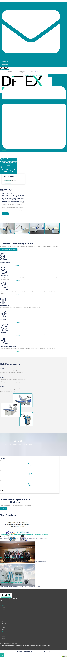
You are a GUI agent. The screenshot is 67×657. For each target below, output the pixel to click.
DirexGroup (2, 0)
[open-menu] (46, 72)
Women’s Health (21, 72)
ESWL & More (10, 71)
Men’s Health (21, 74)
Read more (8, 165)
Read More (2, 539)
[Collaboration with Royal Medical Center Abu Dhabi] (33, 572)
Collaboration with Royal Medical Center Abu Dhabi (33, 75)
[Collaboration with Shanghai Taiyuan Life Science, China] (33, 548)
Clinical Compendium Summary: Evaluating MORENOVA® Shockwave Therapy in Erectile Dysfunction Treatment (24, 534)
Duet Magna (9, 72)
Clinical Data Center (22, 71)
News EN (1, 580)
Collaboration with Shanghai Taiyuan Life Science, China (12, 557)
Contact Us (32, 72)
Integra (9, 74)
